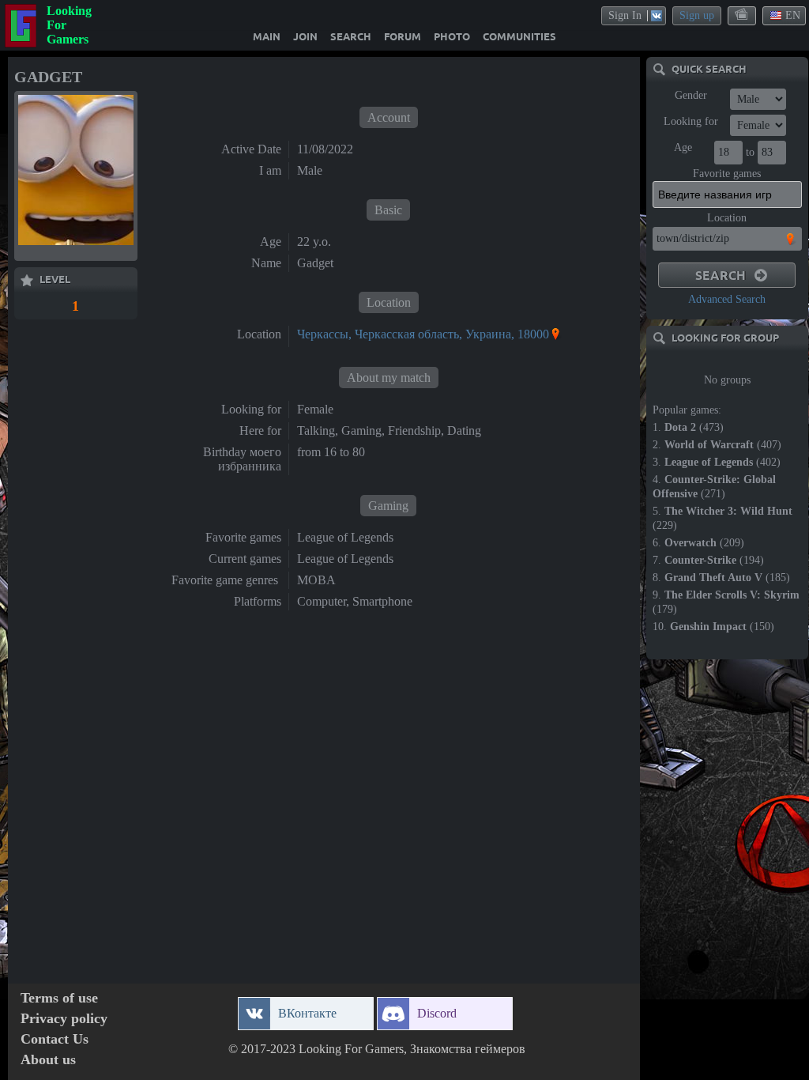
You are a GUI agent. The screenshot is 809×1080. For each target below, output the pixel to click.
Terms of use (59, 998)
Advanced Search (727, 299)
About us (48, 1059)
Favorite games (727, 173)
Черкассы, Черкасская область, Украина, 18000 (423, 334)
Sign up (696, 15)
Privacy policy (64, 1018)
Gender (691, 95)
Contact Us (54, 1039)
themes (743, 15)
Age (683, 147)
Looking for (691, 121)
